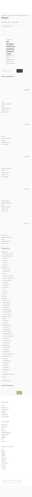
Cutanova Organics (7, 278)
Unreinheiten (6, 340)
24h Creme (5, 347)
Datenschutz (4, 414)
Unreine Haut (6, 314)
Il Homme (3, 457)
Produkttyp (4, 345)
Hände (4, 260)
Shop (8, 15)
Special (4, 287)
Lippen (4, 264)
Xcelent (5, 291)
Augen (4, 258)
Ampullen (5, 349)
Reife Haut (5, 307)
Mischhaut (5, 305)
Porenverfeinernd (7, 336)
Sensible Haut (6, 309)
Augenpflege (6, 351)
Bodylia (3, 453)
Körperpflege (6, 356)
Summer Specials (7, 253)
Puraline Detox (5, 463)
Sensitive (5, 284)
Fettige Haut (5, 302)
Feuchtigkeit (6, 329)
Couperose (5, 300)
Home (2, 405)
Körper (4, 262)
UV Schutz (5, 343)
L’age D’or (3, 461)
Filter (19, 392)
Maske (4, 358)
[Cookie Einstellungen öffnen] (11, 496)
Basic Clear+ (6, 269)
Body (4, 273)
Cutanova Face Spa (7, 275)
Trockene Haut (6, 311)
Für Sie (3, 296)
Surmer (3, 464)
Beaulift (3, 451)
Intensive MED (6, 280)
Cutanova (3, 430)
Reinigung (5, 367)
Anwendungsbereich (6, 256)
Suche (19, 70)
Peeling (4, 365)
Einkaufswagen (5, 409)
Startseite (3, 15)
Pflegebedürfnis (5, 325)
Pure (2, 376)
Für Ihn (3, 294)
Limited (5, 282)
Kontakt (3, 411)
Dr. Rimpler (4, 267)
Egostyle (3, 455)
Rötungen (5, 338)
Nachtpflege (5, 362)
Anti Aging (5, 327)
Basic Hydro (5, 271)
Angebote (3, 251)
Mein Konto (4, 407)
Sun (4, 289)
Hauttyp (3, 298)
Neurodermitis (6, 331)
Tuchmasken (6, 360)
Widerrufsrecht (5, 416)
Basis (4, 318)
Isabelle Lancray (5, 316)
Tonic (4, 371)
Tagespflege (6, 369)
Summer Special (5, 380)
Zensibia (5, 322)
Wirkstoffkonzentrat (8, 374)
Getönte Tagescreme (8, 354)
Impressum (4, 413)
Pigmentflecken (7, 333)
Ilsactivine (4, 459)
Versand (6, 112)
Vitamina (5, 320)
